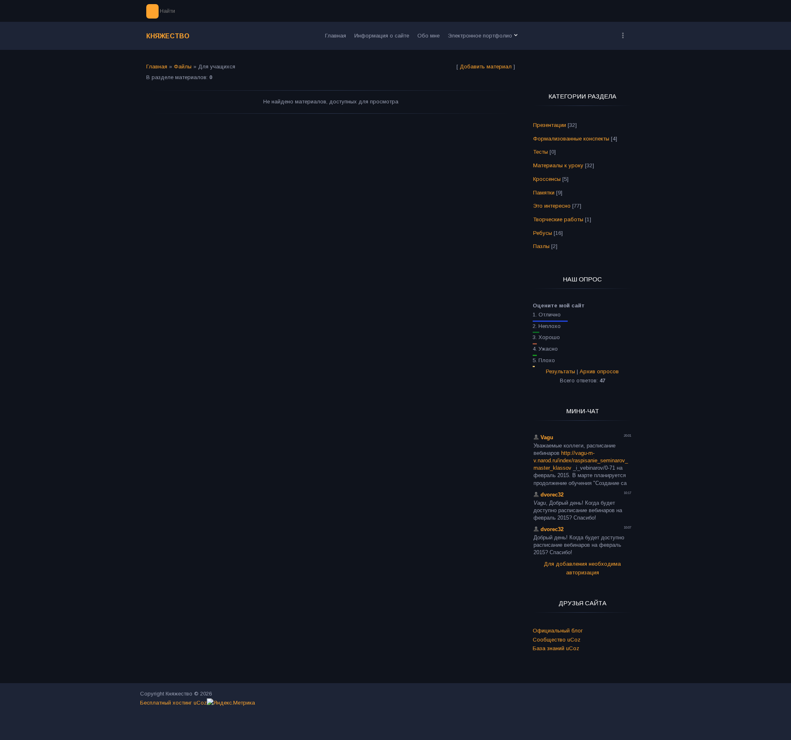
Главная (156, 66)
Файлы (183, 66)
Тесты (540, 152)
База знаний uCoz (556, 648)
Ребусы (542, 233)
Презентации (549, 125)
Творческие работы (558, 219)
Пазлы (541, 246)
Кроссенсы (547, 179)
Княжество (168, 36)
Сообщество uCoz (556, 640)
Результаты (560, 371)
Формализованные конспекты (571, 139)
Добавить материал (486, 66)
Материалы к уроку (558, 165)
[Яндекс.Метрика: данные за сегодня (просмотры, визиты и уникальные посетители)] (231, 702)
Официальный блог (558, 631)
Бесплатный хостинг (166, 703)
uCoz (200, 703)
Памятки (544, 193)
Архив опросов (599, 371)
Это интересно (552, 206)
